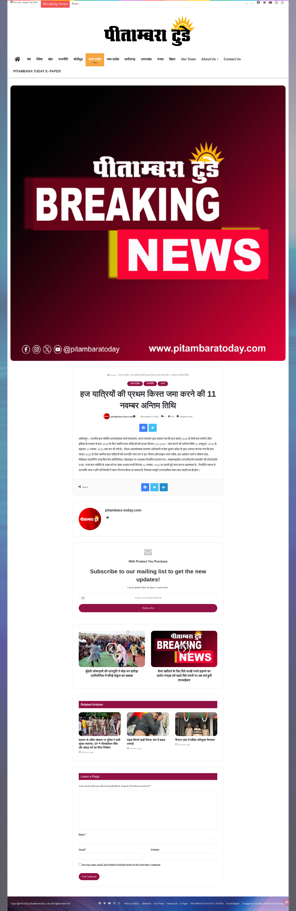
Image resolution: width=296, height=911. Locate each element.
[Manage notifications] (286, 902)
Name (82, 834)
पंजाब (160, 59)
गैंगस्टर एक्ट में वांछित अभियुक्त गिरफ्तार (89, 4)
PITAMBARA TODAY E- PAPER (37, 71)
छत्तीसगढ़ (130, 59)
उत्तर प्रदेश (94, 59)
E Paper (184, 903)
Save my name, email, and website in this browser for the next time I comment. (121, 864)
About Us (208, 59)
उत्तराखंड (146, 59)
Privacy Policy (131, 903)
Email (82, 849)
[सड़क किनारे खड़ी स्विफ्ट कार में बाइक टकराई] (148, 724)
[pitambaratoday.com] (148, 31)
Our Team (188, 59)
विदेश (39, 59)
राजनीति (63, 59)
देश (29, 59)
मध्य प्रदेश (113, 59)
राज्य (163, 383)
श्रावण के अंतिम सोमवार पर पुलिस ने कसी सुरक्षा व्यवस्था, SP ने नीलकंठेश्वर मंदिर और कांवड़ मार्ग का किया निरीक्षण (99, 743)
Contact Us (232, 59)
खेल (50, 59)
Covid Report (232, 903)
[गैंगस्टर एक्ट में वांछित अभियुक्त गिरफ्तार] (196, 724)
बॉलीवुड (78, 59)
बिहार (172, 59)
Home (113, 375)
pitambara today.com (121, 416)
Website (155, 849)
